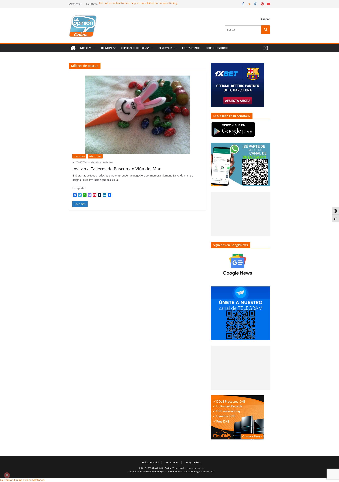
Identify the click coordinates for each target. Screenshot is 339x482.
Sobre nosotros (217, 48)
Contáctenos (191, 48)
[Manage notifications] (7, 475)
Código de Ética (193, 462)
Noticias (85, 48)
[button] (93, 48)
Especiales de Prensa (135, 48)
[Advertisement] (240, 214)
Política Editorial (150, 462)
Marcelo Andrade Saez (102, 162)
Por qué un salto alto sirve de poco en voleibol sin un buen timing (138, 3)
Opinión (106, 48)
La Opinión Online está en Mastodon (22, 480)
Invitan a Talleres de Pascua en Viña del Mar (116, 169)
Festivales (166, 48)
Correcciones (172, 462)
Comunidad (79, 156)
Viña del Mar (95, 156)
